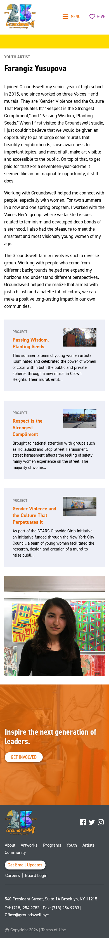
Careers (12, 875)
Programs (52, 845)
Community (15, 852)
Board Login (36, 875)
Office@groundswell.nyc (27, 915)
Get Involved (24, 757)
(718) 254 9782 (25, 908)
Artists (88, 845)
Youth (72, 845)
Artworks (29, 845)
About (10, 845)
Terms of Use (53, 930)
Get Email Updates (25, 865)
